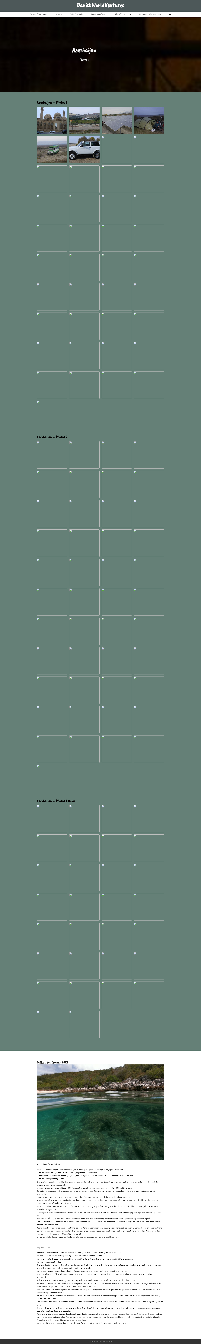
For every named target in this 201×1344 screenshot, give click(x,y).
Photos (57, 14)
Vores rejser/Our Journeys (150, 14)
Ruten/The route (76, 14)
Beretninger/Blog (98, 14)
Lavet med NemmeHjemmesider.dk (100, 1341)
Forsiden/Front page (38, 14)
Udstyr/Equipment (122, 14)
